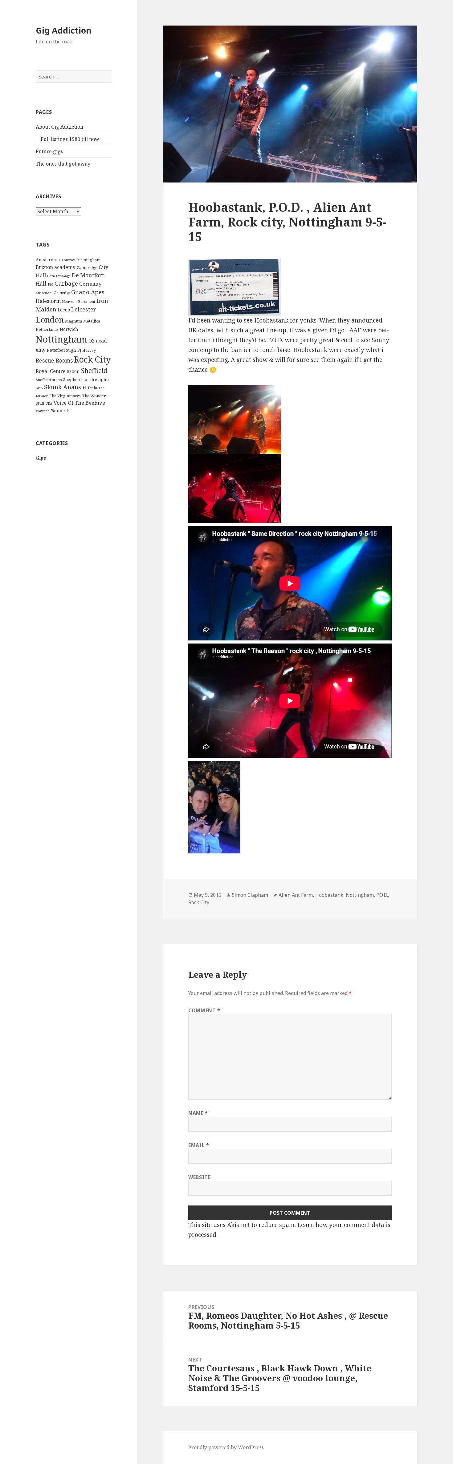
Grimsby (62, 292)
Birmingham (88, 260)
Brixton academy (56, 267)
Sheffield (94, 370)
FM (50, 284)
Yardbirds (60, 410)
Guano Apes (87, 292)
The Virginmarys (65, 396)
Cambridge (87, 267)
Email (198, 1145)
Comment (204, 1010)
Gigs (41, 458)
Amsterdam (48, 260)
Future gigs (49, 151)
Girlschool (44, 293)
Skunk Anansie (65, 387)
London (50, 319)
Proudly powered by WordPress (226, 1447)
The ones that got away (63, 163)
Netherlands (47, 329)
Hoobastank (329, 895)
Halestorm (48, 301)
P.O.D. (382, 895)
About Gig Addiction (59, 126)
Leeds (64, 310)
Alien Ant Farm (296, 895)
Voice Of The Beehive (79, 402)
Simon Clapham (250, 895)
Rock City (92, 359)
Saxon (73, 371)
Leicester (83, 309)
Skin (39, 388)
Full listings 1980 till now (70, 139)
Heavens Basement (78, 301)
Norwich (69, 329)
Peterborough (61, 350)
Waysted (43, 410)
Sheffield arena (49, 379)
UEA (49, 403)
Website (199, 1177)
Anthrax (68, 260)
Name (198, 1113)
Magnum (73, 321)
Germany (90, 283)
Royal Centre (51, 371)
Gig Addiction (64, 30)
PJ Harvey (86, 350)
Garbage (66, 283)
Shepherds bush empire (86, 379)
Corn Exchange (59, 276)
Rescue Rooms (54, 360)
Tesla (92, 388)
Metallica (91, 321)
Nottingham (61, 339)
